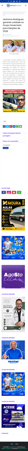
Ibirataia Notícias (8, 34)
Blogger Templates (6, 448)
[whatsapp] (19, 192)
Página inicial (5, 12)
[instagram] (11, 1)
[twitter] (17, 1)
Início (12, 444)
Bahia (10, 12)
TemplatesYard (13, 447)
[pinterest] (19, 1)
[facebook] (8, 1)
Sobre (16, 444)
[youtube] (14, 1)
